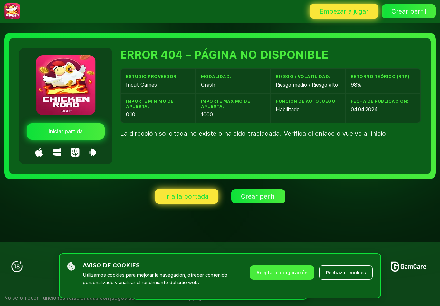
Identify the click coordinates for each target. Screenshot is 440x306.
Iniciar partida (66, 131)
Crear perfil (408, 11)
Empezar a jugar (344, 11)
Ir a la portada (186, 196)
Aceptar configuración (282, 272)
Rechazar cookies (346, 272)
